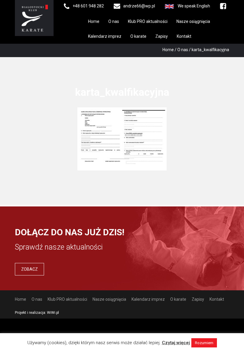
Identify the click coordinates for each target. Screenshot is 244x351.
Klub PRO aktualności (148, 21)
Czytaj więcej (176, 342)
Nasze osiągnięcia (193, 21)
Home (93, 21)
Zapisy (161, 36)
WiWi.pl (53, 313)
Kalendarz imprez (104, 36)
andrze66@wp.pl (139, 6)
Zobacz (29, 269)
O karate (138, 36)
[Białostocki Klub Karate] (34, 17)
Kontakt (184, 36)
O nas (113, 21)
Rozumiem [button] (204, 343)
